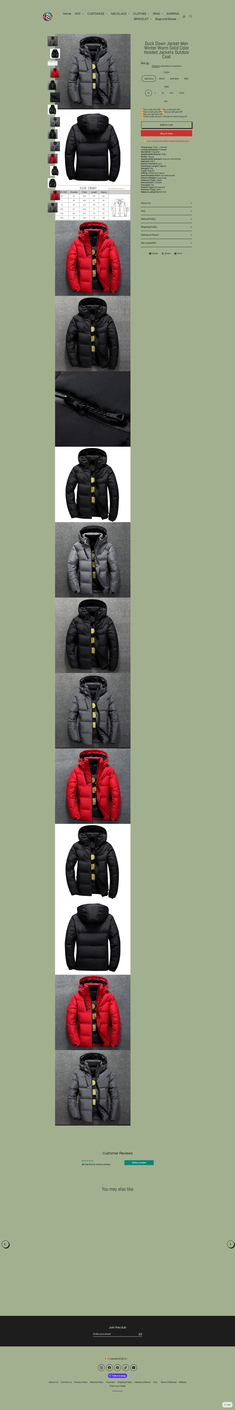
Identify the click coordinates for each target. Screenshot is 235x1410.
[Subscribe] (140, 1334)
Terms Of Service (168, 1382)
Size (166, 86)
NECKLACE (119, 14)
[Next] (230, 1244)
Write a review (139, 1162)
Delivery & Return (150, 237)
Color (166, 72)
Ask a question (148, 245)
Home (67, 14)
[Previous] (5, 1244)
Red (186, 78)
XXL (172, 92)
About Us (146, 205)
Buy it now (166, 133)
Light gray (149, 78)
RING (156, 14)
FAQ (143, 213)
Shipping (156, 66)
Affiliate (182, 1382)
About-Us (53, 1382)
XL (163, 92)
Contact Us (66, 1382)
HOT (78, 14)
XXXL (182, 92)
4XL (166, 101)
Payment (110, 1382)
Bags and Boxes (166, 19)
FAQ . (155, 1382)
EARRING (173, 14)
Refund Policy (148, 221)
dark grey (174, 78)
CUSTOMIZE (96, 14)
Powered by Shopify (117, 1391)
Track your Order (118, 1386)
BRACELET (141, 19)
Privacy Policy (81, 1382)
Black (161, 78)
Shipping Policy (149, 229)
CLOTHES (140, 14)
